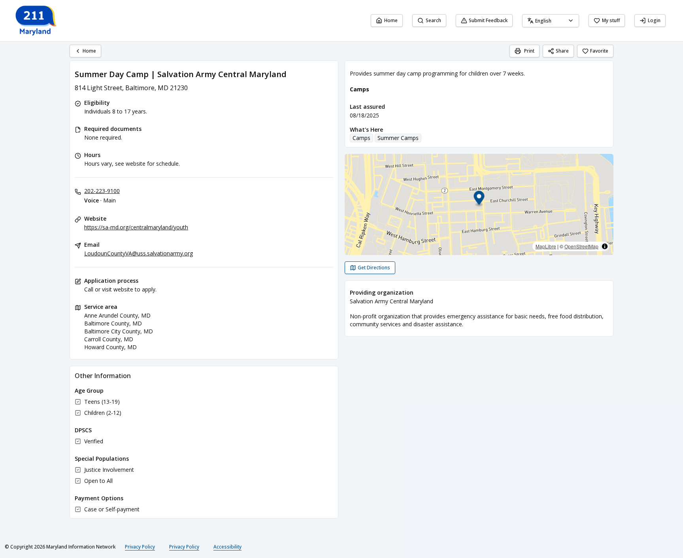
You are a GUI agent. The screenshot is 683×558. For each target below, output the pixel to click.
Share (562, 50)
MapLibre (546, 246)
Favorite (599, 50)
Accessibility (227, 546)
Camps (361, 138)
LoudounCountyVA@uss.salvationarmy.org (138, 253)
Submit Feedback (488, 20)
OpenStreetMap (581, 246)
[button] (479, 199)
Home (391, 20)
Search (433, 20)
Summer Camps (398, 138)
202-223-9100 (102, 191)
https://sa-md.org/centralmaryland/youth (136, 227)
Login (654, 20)
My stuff (611, 20)
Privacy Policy (140, 546)
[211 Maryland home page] (36, 20)
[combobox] (550, 20)
